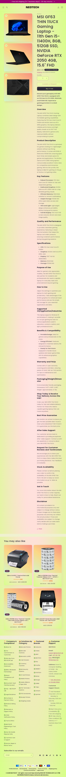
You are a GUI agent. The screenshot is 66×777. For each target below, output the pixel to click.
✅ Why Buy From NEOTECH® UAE (9, 659)
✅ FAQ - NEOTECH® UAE (10, 690)
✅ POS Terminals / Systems (24, 689)
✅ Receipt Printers (24, 697)
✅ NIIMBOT (37, 669)
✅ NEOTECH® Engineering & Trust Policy (10, 726)
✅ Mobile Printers (24, 678)
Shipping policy (53, 768)
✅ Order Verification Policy (9, 716)
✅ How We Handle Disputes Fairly (9, 733)
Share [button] (40, 529)
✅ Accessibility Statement (8, 665)
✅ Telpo (36, 687)
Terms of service (42, 768)
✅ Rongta (37, 680)
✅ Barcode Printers (25, 647)
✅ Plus (36, 661)
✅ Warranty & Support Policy (8, 710)
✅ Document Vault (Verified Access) (10, 684)
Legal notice (40, 770)
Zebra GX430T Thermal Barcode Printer (18, 576)
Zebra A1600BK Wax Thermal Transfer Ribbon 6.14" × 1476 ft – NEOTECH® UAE (48, 577)
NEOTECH (15, 768)
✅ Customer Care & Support (9, 739)
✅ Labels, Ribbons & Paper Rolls (24, 683)
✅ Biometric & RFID (25, 656)
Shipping (39, 72)
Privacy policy (32, 768)
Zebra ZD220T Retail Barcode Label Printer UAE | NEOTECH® (48, 619)
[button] (3, 7)
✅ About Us (7, 647)
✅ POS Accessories (25, 693)
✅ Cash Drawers (24, 660)
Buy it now (49, 89)
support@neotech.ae (56, 653)
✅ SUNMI (36, 683)
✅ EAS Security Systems (23, 670)
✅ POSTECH (37, 672)
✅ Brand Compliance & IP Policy (9, 677)
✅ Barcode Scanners (22, 652)
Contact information (29, 770)
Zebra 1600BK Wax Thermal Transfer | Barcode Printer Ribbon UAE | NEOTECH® (18, 620)
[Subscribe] (31, 755)
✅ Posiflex (37, 665)
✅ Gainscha (37, 647)
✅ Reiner (36, 676)
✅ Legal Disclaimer (10, 694)
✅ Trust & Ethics (9, 721)
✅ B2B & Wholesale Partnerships (10, 671)
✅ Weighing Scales (25, 701)
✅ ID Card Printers (24, 675)
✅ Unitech (37, 691)
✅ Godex (36, 651)
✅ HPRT (36, 654)
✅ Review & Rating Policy (9, 705)
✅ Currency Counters (22, 664)
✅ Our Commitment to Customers (9, 653)
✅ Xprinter (37, 694)
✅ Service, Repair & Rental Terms (10, 744)
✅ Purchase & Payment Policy (8, 699)
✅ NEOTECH (37, 658)
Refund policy (23, 768)
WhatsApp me (53, 660)
